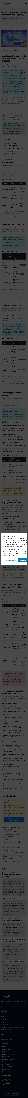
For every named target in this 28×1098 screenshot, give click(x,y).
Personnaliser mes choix (10, 560)
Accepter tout (22, 560)
